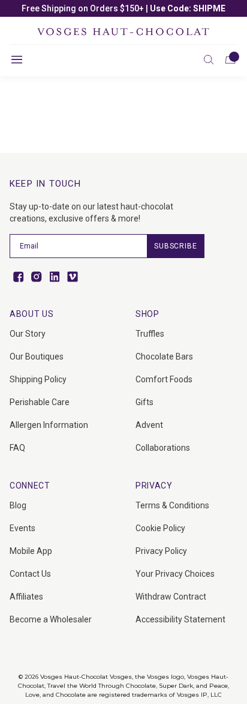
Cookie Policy (160, 528)
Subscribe (175, 246)
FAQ (17, 448)
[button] (208, 59)
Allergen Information (49, 425)
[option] (123, 8)
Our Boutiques (37, 356)
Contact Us (30, 574)
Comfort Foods (163, 379)
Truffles (149, 333)
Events (22, 528)
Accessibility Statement (180, 619)
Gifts (144, 402)
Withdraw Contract (170, 596)
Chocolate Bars (164, 356)
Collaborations (162, 448)
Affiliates (26, 596)
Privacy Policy (161, 551)
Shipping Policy (38, 379)
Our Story (28, 333)
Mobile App (31, 551)
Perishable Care (40, 402)
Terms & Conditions (172, 505)
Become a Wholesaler (51, 619)
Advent (149, 425)
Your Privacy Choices (175, 574)
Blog (18, 505)
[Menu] (17, 59)
